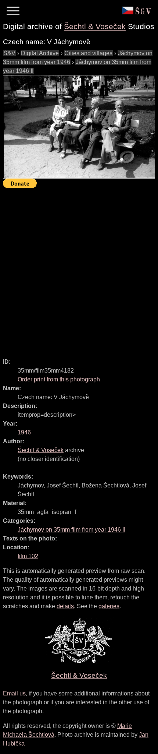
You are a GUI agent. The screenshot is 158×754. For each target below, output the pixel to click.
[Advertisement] (79, 270)
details (65, 606)
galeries (108, 606)
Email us (14, 693)
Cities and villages (88, 53)
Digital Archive (40, 53)
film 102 (28, 556)
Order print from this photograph (59, 379)
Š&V (9, 53)
